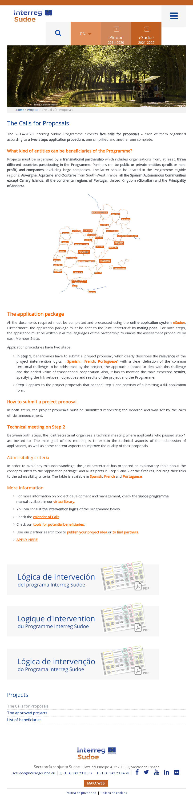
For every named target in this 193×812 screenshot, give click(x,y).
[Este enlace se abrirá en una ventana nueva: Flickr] (177, 772)
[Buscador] (58, 33)
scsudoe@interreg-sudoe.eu (33, 773)
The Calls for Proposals (27, 706)
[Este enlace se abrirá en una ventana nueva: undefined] (83, 576)
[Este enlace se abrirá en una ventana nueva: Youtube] (157, 772)
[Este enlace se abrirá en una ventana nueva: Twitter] (146, 772)
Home (20, 110)
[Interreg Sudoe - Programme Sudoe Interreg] (33, 11)
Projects (32, 110)
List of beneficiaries (24, 719)
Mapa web (96, 783)
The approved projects (27, 713)
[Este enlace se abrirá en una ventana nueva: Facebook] (137, 772)
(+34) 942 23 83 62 (76, 773)
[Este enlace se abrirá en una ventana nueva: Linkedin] (167, 772)
